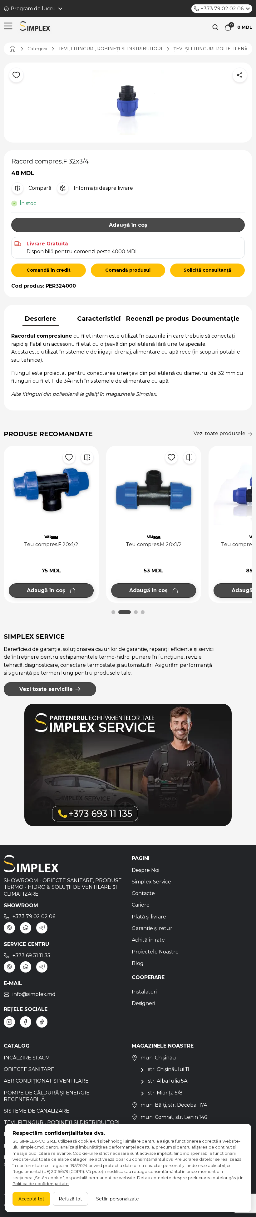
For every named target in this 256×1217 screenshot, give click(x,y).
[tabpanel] (128, 365)
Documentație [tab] (215, 318)
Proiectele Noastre (155, 952)
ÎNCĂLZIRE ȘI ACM (27, 1058)
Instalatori (144, 992)
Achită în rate (148, 940)
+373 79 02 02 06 (222, 9)
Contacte (143, 893)
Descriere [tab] (40, 318)
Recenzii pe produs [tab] (157, 318)
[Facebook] (25, 1022)
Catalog (17, 1046)
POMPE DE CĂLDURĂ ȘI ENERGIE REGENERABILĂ (47, 1096)
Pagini (141, 858)
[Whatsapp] (25, 927)
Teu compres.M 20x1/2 (51, 544)
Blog (138, 963)
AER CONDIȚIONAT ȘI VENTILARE (46, 1081)
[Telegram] (41, 927)
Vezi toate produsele (219, 433)
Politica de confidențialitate (40, 1183)
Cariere (141, 905)
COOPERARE (148, 977)
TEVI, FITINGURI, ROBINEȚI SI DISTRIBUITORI (62, 1122)
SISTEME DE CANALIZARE (36, 1111)
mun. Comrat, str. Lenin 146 (173, 1117)
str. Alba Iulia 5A (167, 1081)
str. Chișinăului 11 (168, 1069)
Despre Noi (145, 870)
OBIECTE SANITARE (29, 1069)
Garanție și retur (152, 928)
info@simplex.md (34, 994)
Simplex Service (151, 882)
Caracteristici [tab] (99, 318)
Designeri (143, 1003)
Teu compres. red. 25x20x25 (154, 544)
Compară (39, 188)
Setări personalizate (117, 1199)
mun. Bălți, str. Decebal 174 (173, 1105)
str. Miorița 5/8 (165, 1093)
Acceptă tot (31, 1199)
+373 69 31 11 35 (31, 955)
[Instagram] (9, 1022)
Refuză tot (70, 1199)
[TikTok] (41, 1022)
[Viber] (9, 927)
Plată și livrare (149, 917)
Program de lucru (33, 9)
